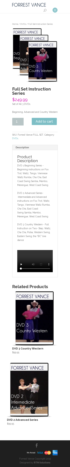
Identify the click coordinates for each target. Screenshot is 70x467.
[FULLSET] (35, 55)
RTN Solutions (42, 462)
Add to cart (44, 121)
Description (22, 147)
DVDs (23, 24)
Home (15, 24)
